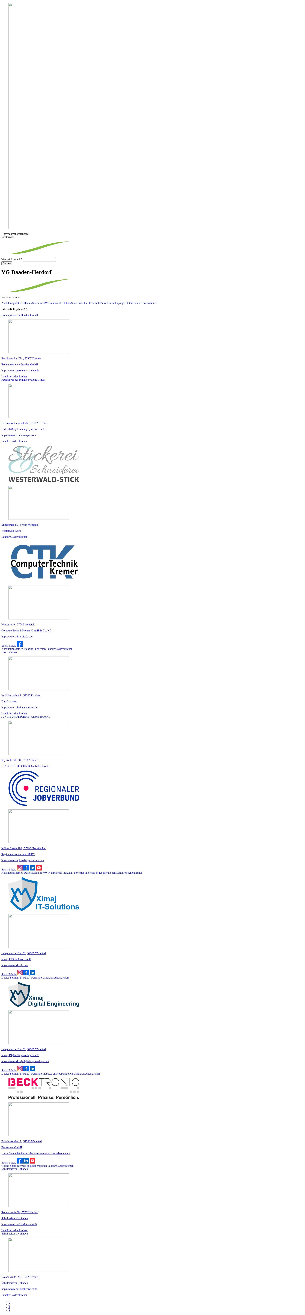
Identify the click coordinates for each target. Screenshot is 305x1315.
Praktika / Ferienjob (89, 303)
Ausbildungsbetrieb (12, 303)
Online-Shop (70, 303)
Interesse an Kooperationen (142, 303)
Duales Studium (33, 303)
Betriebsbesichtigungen (113, 303)
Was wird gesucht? (11, 259)
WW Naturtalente (52, 303)
